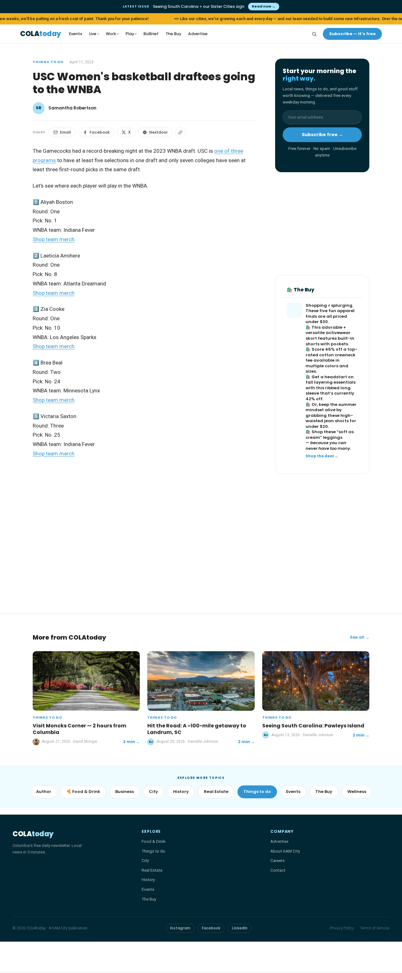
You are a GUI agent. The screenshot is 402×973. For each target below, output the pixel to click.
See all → (359, 637)
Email (65, 132)
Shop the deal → (322, 456)
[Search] (314, 34)
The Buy (173, 33)
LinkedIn (239, 928)
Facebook (100, 132)
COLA (40, 34)
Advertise (198, 33)
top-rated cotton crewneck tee (331, 354)
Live (94, 33)
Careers (277, 860)
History (181, 792)
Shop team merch (53, 239)
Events (75, 33)
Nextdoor (158, 132)
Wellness (356, 792)
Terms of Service (374, 928)
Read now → (263, 6)
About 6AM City (285, 850)
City (153, 792)
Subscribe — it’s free (352, 34)
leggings (332, 437)
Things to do (48, 61)
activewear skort (328, 335)
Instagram (180, 928)
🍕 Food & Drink (83, 792)
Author (43, 792)
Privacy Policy (342, 928)
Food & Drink (154, 841)
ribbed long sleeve (328, 390)
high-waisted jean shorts (329, 418)
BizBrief (151, 33)
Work (112, 33)
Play (131, 33)
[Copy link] (180, 132)
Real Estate (216, 792)
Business (124, 792)
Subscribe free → (322, 134)
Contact (277, 870)
